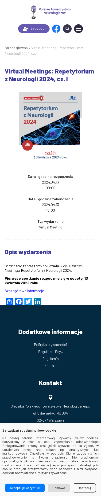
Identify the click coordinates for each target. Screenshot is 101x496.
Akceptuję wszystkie (25, 488)
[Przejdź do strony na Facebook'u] (56, 28)
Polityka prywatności (50, 344)
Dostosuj (84, 488)
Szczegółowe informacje (24, 290)
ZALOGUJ (37, 28)
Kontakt (50, 365)
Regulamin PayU (50, 351)
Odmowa (58, 488)
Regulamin (50, 358)
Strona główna (16, 47)
